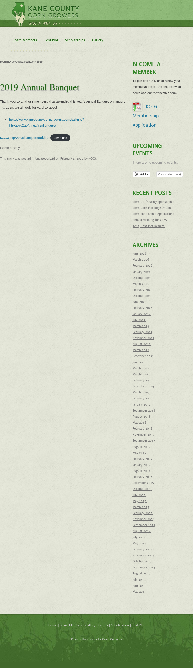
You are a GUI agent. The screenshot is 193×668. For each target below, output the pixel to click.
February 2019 (142, 398)
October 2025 (142, 278)
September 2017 (144, 440)
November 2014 (143, 519)
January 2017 (142, 465)
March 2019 (141, 392)
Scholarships (75, 40)
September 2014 (144, 525)
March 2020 (141, 374)
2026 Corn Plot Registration (152, 208)
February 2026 (142, 266)
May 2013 (139, 591)
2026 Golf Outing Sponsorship (153, 202)
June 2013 (140, 585)
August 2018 (142, 416)
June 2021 (140, 362)
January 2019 (142, 404)
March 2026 (141, 259)
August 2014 (142, 531)
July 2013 (139, 579)
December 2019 (143, 386)
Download (60, 138)
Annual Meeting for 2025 (150, 220)
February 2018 (142, 428)
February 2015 (143, 513)
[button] (141, 174)
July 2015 (139, 495)
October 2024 (142, 296)
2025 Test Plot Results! (149, 226)
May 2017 (139, 453)
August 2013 (142, 573)
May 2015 (140, 501)
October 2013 (142, 561)
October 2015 (142, 489)
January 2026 (142, 272)
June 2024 (140, 302)
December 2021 (143, 356)
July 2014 (139, 537)
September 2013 (144, 567)
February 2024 (142, 308)
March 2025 (141, 284)
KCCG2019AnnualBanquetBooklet (24, 138)
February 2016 (142, 477)
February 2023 (142, 332)
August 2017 (142, 447)
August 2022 (142, 344)
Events (103, 625)
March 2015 (141, 507)
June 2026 (140, 253)
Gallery (97, 40)
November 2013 (143, 555)
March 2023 (141, 326)
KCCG (92, 158)
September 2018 (144, 410)
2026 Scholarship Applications (153, 214)
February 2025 (143, 290)
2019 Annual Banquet (39, 87)
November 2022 (143, 338)
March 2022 (141, 350)
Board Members (25, 40)
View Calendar (168, 174)
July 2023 (139, 320)
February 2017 (142, 459)
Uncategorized (45, 158)
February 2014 (142, 549)
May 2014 (139, 543)
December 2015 (143, 483)
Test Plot (51, 40)
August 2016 (142, 471)
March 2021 (141, 368)
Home (52, 625)
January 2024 (142, 314)
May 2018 (139, 422)
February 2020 (142, 380)
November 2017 (143, 434)
